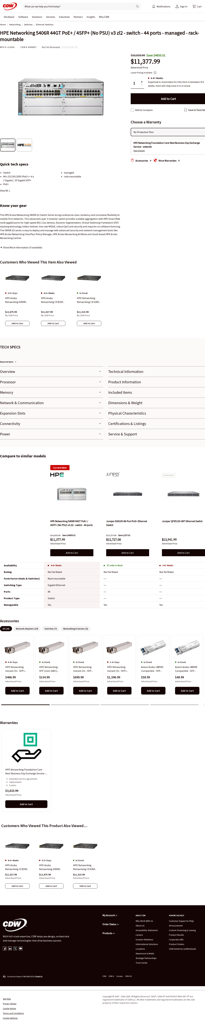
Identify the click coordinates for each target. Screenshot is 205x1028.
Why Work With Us (144, 921)
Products (107, 933)
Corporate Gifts (176, 939)
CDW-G (111, 976)
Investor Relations (144, 939)
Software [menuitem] (23, 16)
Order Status (109, 924)
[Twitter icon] (15, 948)
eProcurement (176, 925)
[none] (9, 17)
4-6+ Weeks (56, 565)
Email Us (39, 976)
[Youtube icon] (20, 948)
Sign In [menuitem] (183, 6)
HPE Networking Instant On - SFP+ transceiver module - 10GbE (16, 669)
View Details (139, 150)
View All (4, 190)
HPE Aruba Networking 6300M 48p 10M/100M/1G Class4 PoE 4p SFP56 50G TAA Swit (50, 867)
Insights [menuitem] (91, 16)
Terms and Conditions (13, 1013)
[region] (102, 300)
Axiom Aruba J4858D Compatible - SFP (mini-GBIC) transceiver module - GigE (186, 669)
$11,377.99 (145, 61)
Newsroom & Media (145, 953)
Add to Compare (144, 110)
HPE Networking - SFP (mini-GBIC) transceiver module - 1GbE (50, 669)
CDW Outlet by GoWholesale (182, 948)
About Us (140, 925)
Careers (139, 934)
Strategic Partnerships (146, 958)
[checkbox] (132, 110)
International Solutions (147, 944)
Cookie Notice (9, 1008)
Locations (140, 948)
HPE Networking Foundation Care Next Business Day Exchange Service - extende (25, 771)
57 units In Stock (115, 565)
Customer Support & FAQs (181, 921)
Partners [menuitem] (78, 16)
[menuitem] (153, 6)
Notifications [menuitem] (163, 6)
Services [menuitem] (50, 16)
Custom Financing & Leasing (182, 930)
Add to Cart (72, 552)
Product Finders (176, 944)
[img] (71, 494)
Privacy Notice (9, 1003)
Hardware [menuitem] (9, 16)
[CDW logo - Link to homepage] (9, 6)
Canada (119, 976)
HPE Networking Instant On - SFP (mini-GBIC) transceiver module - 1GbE (84, 669)
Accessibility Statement (147, 930)
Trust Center (142, 962)
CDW (104, 976)
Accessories (141, 160)
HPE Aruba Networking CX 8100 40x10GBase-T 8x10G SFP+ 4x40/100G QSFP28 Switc (16, 867)
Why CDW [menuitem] (104, 16)
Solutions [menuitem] (37, 16)
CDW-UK (128, 976)
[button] (197, 6)
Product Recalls (176, 934)
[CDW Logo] (9, 6)
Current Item (60, 467)
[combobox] (76, 6)
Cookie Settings (10, 1018)
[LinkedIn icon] (10, 948)
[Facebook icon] (5, 948)
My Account (108, 915)
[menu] (161, 6)
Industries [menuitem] (64, 16)
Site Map (7, 998)
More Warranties (167, 160)
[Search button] (137, 6)
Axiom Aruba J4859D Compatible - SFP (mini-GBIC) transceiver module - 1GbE (152, 669)
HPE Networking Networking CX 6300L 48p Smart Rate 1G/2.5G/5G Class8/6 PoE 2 (84, 867)
